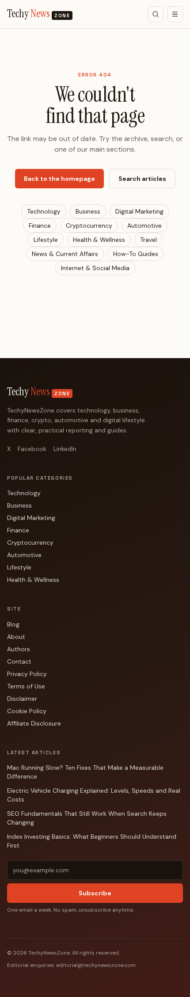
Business (88, 211)
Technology (44, 211)
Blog (13, 624)
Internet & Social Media (95, 268)
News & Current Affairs (65, 254)
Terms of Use (26, 686)
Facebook (32, 449)
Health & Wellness (99, 240)
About (16, 637)
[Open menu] (175, 14)
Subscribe (95, 893)
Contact (19, 661)
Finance (40, 225)
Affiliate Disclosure (34, 723)
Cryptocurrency (89, 225)
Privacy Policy (27, 674)
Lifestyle (46, 240)
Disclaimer (22, 699)
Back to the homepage (59, 179)
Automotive (144, 225)
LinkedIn (64, 449)
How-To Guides (135, 254)
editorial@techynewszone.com (96, 965)
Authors (18, 649)
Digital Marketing (139, 211)
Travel (148, 240)
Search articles (142, 179)
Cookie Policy (26, 711)
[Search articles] (155, 14)
